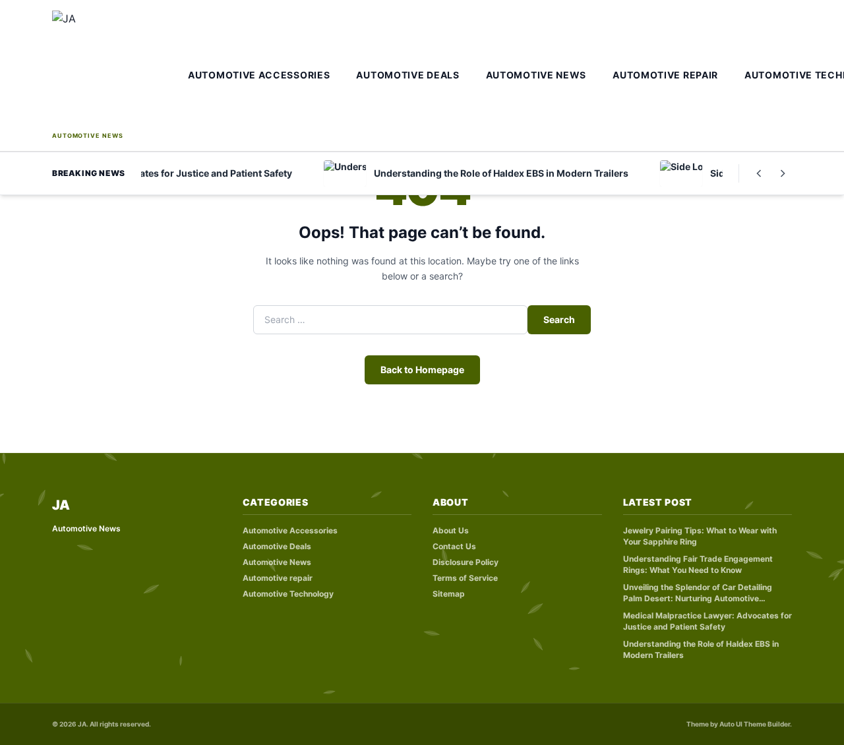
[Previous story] (759, 173)
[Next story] (782, 173)
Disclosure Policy (465, 562)
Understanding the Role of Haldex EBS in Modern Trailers (701, 649)
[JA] (116, 70)
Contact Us (454, 546)
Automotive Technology (288, 594)
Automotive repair (665, 74)
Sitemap (449, 594)
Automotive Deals (407, 74)
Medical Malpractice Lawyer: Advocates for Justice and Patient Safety (707, 621)
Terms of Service (465, 578)
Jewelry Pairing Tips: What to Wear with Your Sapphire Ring (700, 536)
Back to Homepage (422, 369)
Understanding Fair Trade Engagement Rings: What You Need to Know (698, 564)
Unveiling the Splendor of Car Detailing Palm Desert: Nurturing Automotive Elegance (697, 593)
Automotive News (536, 74)
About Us (451, 530)
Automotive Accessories (259, 74)
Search (559, 319)
